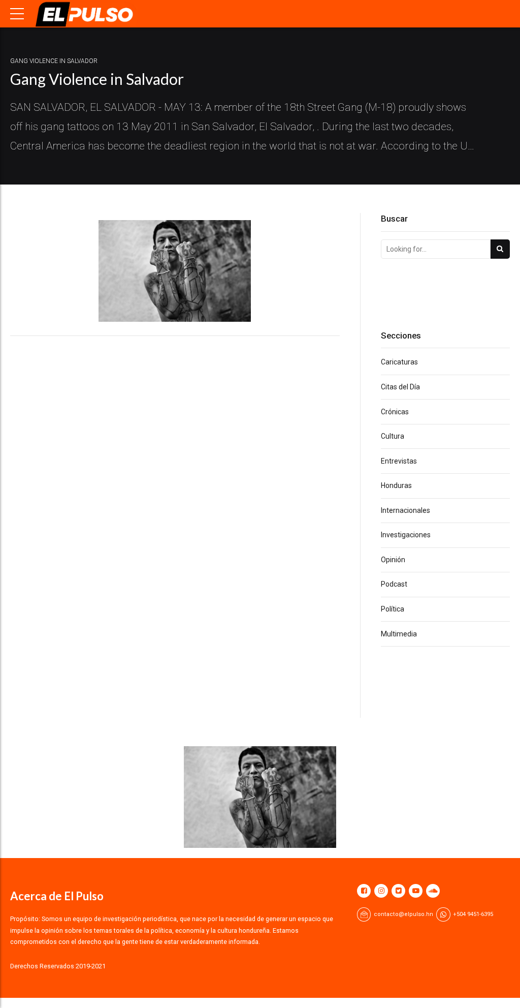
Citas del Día (400, 387)
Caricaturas (399, 362)
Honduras (396, 485)
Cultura (392, 436)
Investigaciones (406, 535)
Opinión (393, 560)
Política (392, 609)
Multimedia (399, 634)
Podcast (394, 584)
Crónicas (395, 412)
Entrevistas (399, 461)
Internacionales (405, 510)
